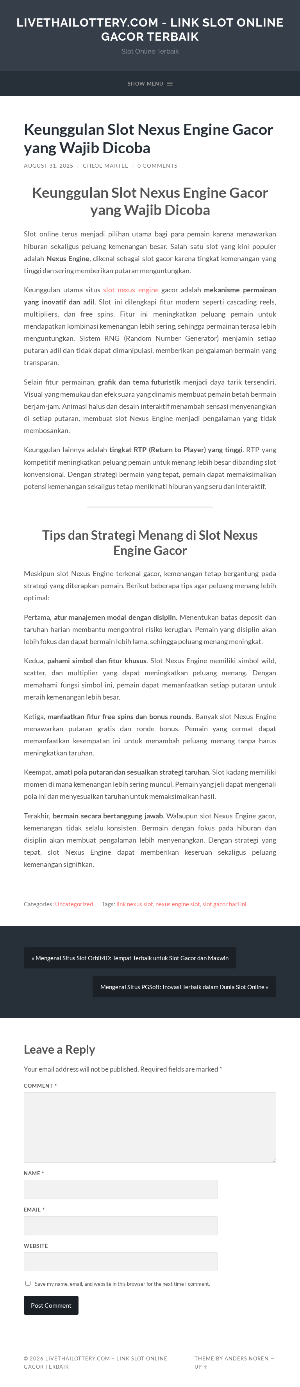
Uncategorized (74, 903)
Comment (40, 1086)
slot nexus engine (130, 289)
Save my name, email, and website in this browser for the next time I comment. (122, 1284)
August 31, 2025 (48, 166)
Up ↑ (201, 1367)
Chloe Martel (105, 166)
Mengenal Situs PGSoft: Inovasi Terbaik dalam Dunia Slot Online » (184, 986)
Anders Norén (247, 1358)
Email (34, 1209)
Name (34, 1173)
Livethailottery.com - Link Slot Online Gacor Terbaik (150, 29)
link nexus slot (134, 903)
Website (36, 1246)
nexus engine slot (177, 903)
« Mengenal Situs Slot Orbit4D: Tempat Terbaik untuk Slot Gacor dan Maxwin (130, 957)
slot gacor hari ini (224, 903)
